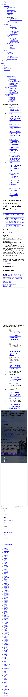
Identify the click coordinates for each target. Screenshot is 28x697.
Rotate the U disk (14, 31)
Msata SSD (13, 39)
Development (10, 8)
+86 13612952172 (8, 520)
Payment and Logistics (12, 22)
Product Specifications (12, 57)
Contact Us (6, 60)
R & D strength (10, 14)
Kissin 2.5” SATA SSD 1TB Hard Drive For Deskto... (15, 183)
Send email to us (7, 263)
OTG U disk (13, 29)
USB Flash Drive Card (15, 81)
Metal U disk (13, 27)
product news (10, 52)
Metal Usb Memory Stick (9, 284)
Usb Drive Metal (7, 285)
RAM (8, 43)
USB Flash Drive (11, 25)
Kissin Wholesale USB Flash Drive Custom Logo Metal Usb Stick (13, 275)
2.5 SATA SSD (14, 38)
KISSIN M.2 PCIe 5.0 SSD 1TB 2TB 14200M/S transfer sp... (15, 119)
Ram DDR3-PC (12, 453)
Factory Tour (10, 13)
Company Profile (11, 7)
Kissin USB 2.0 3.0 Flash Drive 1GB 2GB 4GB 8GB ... (15, 394)
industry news (10, 53)
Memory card (10, 35)
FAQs (8, 21)
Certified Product (14, 18)
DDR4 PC (12, 48)
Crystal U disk (13, 32)
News (5, 50)
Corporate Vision (11, 10)
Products (6, 24)
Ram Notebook (10, 455)
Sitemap (8, 452)
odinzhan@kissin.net (9, 532)
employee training (11, 11)
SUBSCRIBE (4, 421)
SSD (8, 36)
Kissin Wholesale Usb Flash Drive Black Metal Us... (14, 406)
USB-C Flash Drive (22, 453)
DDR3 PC (12, 45)
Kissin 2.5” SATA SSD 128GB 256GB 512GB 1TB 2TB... (15, 167)
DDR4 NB (12, 49)
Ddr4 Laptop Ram (19, 455)
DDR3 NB (12, 46)
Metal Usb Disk (7, 281)
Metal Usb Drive (7, 282)
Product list (9, 56)
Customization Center (12, 59)
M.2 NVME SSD (14, 42)
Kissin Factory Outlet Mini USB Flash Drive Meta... (14, 352)
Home (5, 4)
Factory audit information (16, 20)
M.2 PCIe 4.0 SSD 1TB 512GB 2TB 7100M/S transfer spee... (15, 134)
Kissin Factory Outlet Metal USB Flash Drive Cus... (15, 379)
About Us (6, 6)
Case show (9, 15)
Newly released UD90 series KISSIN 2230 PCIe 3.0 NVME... (15, 149)
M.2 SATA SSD (14, 41)
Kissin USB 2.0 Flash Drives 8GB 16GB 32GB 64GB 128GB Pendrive (13, 277)
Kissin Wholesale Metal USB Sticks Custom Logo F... (15, 366)
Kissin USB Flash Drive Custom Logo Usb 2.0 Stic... (15, 338)
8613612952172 (8, 544)
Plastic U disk (13, 28)
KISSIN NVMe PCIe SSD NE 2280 (14, 194)
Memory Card (4, 453)
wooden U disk (14, 34)
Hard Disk (3, 455)
